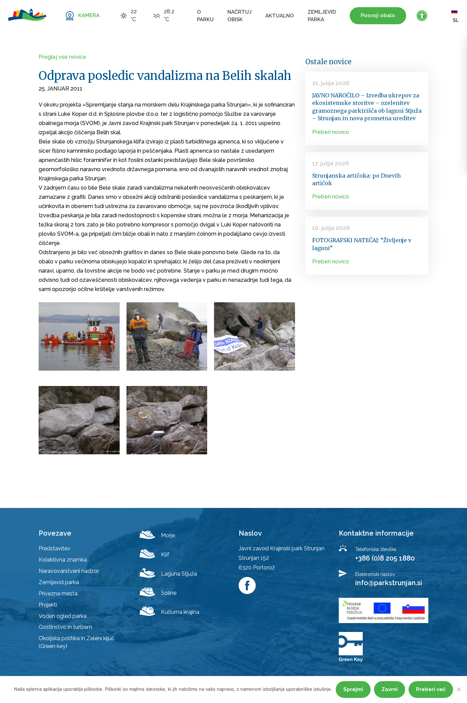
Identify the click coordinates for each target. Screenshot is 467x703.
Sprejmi (353, 689)
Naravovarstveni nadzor (69, 571)
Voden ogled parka (62, 616)
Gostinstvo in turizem (65, 627)
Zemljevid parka (322, 16)
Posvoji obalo (378, 15)
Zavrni (390, 689)
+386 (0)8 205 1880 (385, 558)
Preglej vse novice (62, 57)
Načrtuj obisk (239, 16)
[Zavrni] (458, 689)
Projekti (48, 605)
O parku (205, 16)
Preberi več (430, 689)
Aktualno (279, 16)
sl (456, 20)
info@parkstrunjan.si (388, 583)
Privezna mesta (58, 593)
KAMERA (88, 15)
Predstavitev (54, 548)
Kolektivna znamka (63, 559)
